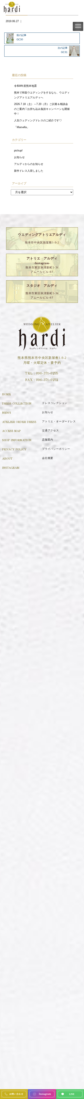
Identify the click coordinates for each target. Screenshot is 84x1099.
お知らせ (19, 157)
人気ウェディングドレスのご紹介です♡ (38, 120)
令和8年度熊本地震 (25, 85)
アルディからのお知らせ (28, 164)
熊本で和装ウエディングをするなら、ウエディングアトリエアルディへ (42, 95)
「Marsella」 (21, 127)
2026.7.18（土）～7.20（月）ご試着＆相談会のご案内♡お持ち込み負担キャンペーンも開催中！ (42, 109)
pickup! (18, 150)
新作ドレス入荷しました (28, 170)
